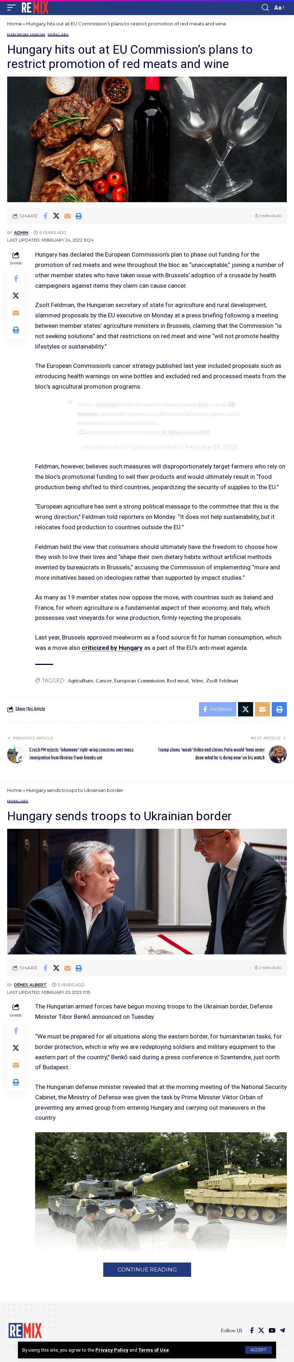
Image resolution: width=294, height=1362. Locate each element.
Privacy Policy (111, 1350)
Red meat (178, 680)
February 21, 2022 (211, 447)
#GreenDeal (88, 414)
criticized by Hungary (112, 647)
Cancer (104, 680)
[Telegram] (282, 1330)
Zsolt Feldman (222, 680)
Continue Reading (147, 1269)
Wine (197, 680)
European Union (26, 35)
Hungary (58, 35)
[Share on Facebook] (45, 216)
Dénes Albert (30, 984)
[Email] (67, 216)
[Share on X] (56, 216)
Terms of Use (153, 1350)
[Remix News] (34, 7)
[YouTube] (272, 1330)
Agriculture (80, 680)
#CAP (203, 405)
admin (21, 232)
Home (14, 23)
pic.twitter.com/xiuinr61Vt (185, 432)
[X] (261, 1330)
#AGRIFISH (106, 405)
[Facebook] (252, 1330)
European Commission (139, 680)
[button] (258, 1350)
